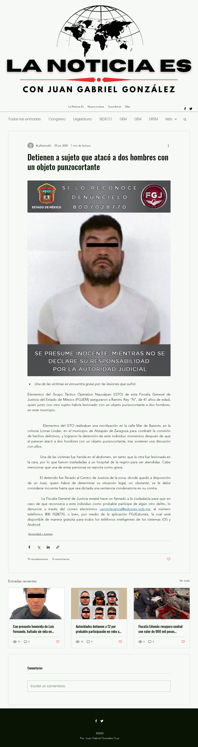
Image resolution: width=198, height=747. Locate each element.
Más (169, 119)
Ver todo (184, 580)
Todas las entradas (24, 119)
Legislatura (82, 119)
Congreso (57, 119)
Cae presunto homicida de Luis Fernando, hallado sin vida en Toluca (33, 629)
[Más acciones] (168, 145)
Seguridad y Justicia (40, 534)
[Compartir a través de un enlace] (58, 547)
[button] (185, 119)
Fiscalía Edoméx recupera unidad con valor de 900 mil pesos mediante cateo (160, 629)
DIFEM (153, 119)
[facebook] (185, 109)
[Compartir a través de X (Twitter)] (39, 547)
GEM (123, 119)
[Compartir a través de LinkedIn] (48, 547)
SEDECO (105, 119)
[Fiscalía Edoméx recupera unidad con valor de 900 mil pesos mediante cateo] (162, 603)
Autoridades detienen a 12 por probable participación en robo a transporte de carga (97, 629)
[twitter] (191, 109)
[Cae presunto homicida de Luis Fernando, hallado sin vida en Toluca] (36, 603)
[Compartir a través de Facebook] (29, 547)
